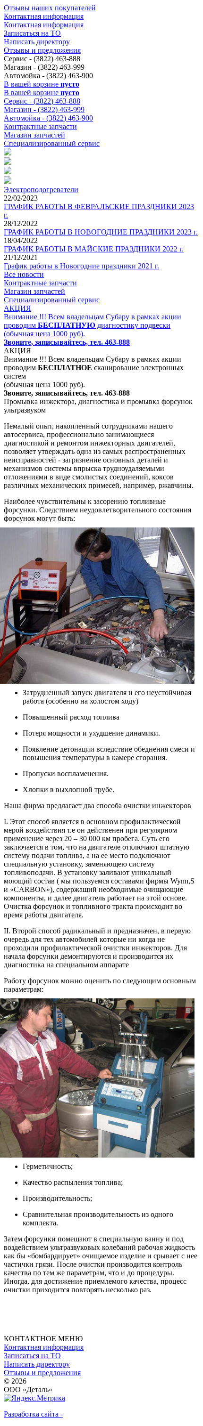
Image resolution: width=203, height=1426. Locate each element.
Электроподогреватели (41, 190)
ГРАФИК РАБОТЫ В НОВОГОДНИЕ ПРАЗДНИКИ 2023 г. (101, 232)
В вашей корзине (41, 84)
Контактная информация (44, 16)
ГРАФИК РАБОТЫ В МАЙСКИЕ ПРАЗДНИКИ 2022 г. (94, 249)
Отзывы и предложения (42, 50)
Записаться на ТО (32, 33)
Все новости (24, 274)
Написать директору (37, 42)
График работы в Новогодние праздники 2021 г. (81, 266)
